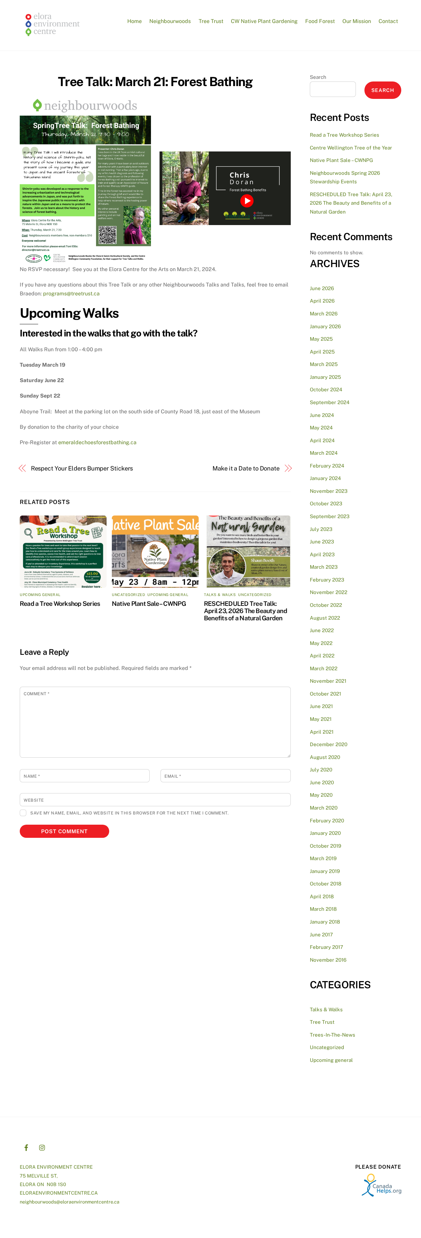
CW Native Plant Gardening (264, 21)
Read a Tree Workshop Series (60, 603)
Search (318, 77)
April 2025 (322, 352)
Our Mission (356, 21)
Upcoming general (40, 594)
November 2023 (329, 491)
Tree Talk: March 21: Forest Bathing (155, 81)
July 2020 (321, 769)
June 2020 (322, 782)
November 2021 (328, 681)
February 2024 (327, 466)
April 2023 (322, 554)
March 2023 (324, 567)
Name (32, 776)
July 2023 (321, 529)
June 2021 (321, 706)
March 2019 (323, 858)
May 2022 (321, 643)
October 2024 (326, 389)
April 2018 (322, 896)
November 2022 (328, 592)
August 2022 (325, 618)
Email (172, 776)
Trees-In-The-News (332, 1035)
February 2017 (326, 947)
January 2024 (325, 478)
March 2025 (324, 364)
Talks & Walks (220, 594)
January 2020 (325, 833)
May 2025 (321, 339)
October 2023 (326, 503)
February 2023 (327, 580)
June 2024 (322, 415)
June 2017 (321, 934)
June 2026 (322, 288)
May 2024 (321, 427)
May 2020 (321, 795)
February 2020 (327, 820)
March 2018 (323, 909)
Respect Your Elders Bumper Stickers (82, 468)
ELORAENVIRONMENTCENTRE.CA (59, 1193)
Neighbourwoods (170, 21)
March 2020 (323, 808)
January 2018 (325, 922)
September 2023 (330, 516)
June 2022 (322, 630)
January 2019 (325, 871)
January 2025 (325, 377)
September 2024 (330, 402)
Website (34, 800)
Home (134, 21)
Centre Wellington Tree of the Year (351, 147)
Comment (37, 693)
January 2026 (325, 326)
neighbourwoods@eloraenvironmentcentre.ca (69, 1201)
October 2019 (325, 846)
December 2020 (328, 744)
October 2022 (326, 605)
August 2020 (325, 757)
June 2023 (322, 541)
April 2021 (322, 732)
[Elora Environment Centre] (53, 38)
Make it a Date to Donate (246, 468)
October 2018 (325, 883)
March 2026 (323, 313)
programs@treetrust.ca (71, 293)
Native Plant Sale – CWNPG (149, 603)
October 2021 (325, 694)
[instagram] (42, 1147)
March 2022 (323, 668)
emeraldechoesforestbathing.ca (97, 442)
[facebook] (26, 1147)
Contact (388, 21)
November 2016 (328, 960)
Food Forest (320, 21)
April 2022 (322, 655)
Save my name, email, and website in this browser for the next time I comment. (129, 813)
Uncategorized (128, 594)
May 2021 (321, 719)
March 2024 (324, 453)
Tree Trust (211, 21)
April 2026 (322, 301)
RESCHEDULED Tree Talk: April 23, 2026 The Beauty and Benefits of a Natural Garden (245, 611)
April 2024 (322, 440)
